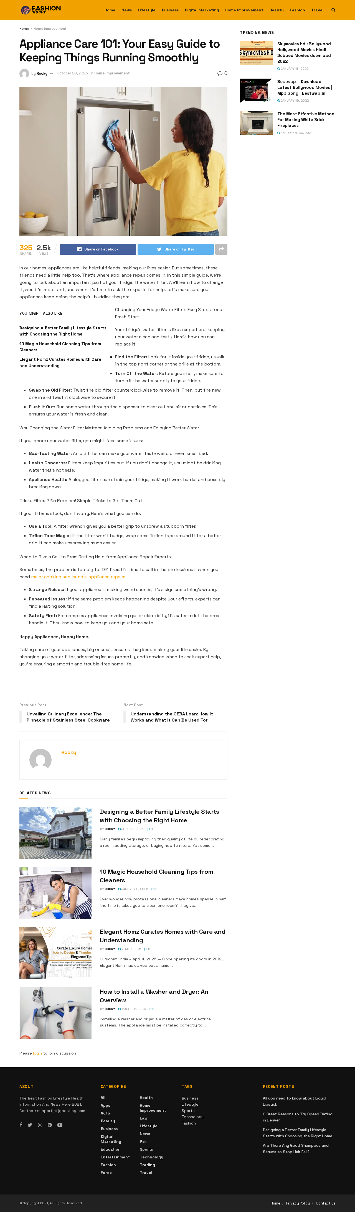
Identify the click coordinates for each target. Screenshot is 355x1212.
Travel (317, 9)
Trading (147, 1164)
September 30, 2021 (296, 133)
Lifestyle (147, 9)
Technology (151, 1157)
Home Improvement (244, 9)
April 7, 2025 (131, 949)
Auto (105, 1113)
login (37, 1053)
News (126, 9)
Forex (106, 1172)
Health (146, 1097)
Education (111, 1149)
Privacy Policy (298, 1203)
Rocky (42, 73)
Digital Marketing (202, 9)
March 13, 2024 (133, 1009)
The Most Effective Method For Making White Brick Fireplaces (305, 119)
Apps (105, 1105)
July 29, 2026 (132, 829)
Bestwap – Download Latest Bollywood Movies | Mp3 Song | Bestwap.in (304, 87)
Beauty (276, 9)
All (103, 1097)
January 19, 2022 (294, 100)
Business (170, 9)
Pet (143, 1141)
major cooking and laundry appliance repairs (78, 577)
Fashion (297, 9)
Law (144, 1118)
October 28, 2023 (72, 73)
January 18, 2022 (294, 69)
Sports (146, 1149)
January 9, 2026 (134, 889)
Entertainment (115, 1157)
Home (110, 9)
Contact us (326, 1203)
